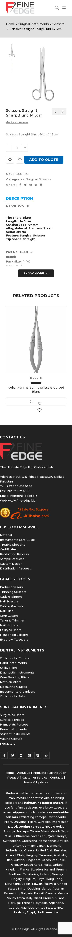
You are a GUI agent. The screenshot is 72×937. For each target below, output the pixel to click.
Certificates (8, 549)
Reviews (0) (18, 206)
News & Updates (36, 782)
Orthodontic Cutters (14, 658)
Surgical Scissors (12, 715)
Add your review (17, 122)
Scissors (58, 24)
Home (10, 24)
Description (19, 198)
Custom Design (11, 563)
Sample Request (12, 559)
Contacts (56, 777)
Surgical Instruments (33, 24)
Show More (33, 273)
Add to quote (43, 160)
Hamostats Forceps (14, 724)
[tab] (19, 198)
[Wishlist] (10, 160)
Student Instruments (15, 734)
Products (39, 773)
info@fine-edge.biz (23, 496)
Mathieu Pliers (10, 682)
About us (23, 773)
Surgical (32, 179)
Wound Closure (11, 739)
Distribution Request (15, 568)
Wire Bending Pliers (14, 677)
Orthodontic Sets (12, 696)
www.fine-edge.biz (22, 500)
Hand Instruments (13, 663)
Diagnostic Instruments (17, 672)
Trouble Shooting (12, 544)
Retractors (7, 743)
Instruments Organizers (17, 691)
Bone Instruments (13, 729)
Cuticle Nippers (11, 596)
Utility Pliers (9, 668)
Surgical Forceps (12, 720)
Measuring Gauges (13, 687)
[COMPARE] (20, 160)
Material (6, 535)
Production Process (14, 554)
